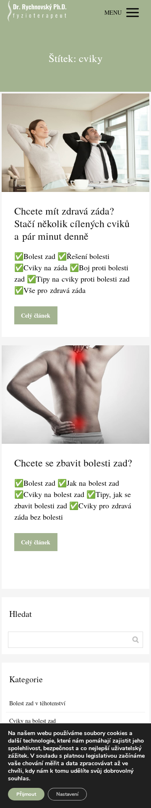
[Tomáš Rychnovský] (37, 12)
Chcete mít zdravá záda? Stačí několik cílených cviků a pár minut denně (72, 223)
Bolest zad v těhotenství (37, 703)
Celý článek (35, 315)
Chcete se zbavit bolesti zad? (73, 462)
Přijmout (26, 794)
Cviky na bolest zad (32, 721)
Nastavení (67, 794)
